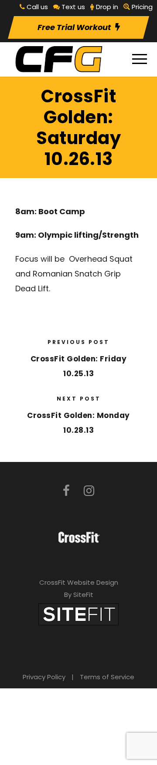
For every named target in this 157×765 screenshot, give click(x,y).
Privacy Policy (44, 676)
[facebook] (66, 490)
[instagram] (89, 490)
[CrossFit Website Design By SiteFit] (78, 613)
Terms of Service (107, 676)
